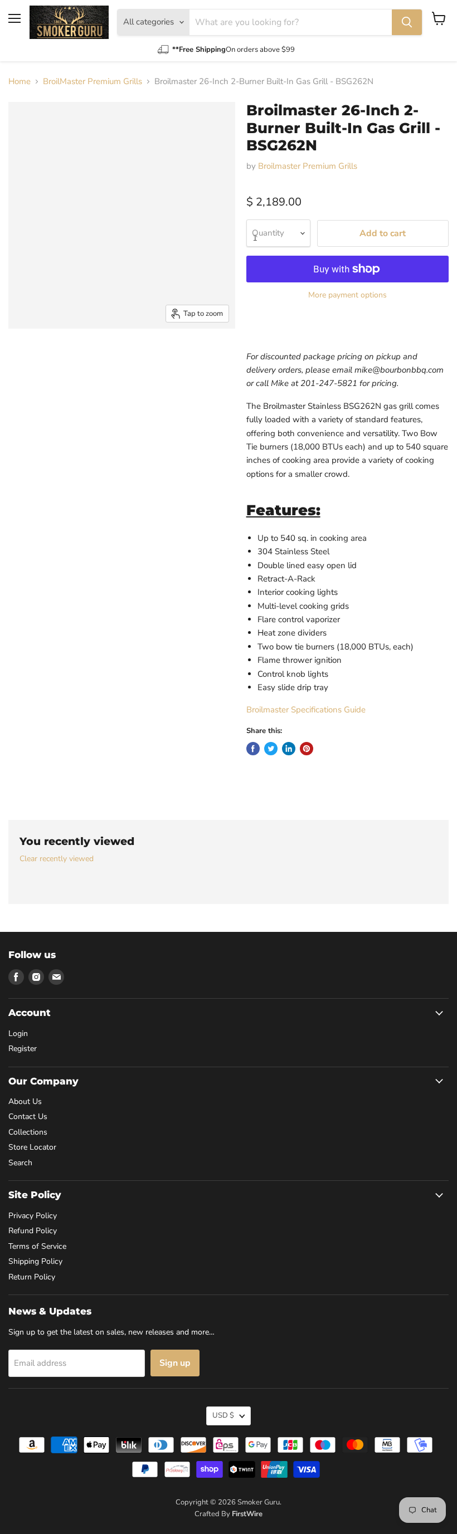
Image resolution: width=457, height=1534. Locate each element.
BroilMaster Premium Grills (92, 81)
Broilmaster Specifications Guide (306, 709)
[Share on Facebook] (253, 748)
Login (18, 1033)
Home (19, 81)
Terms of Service (37, 1246)
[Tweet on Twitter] (271, 748)
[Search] (407, 22)
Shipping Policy (35, 1261)
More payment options (347, 295)
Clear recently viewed (57, 858)
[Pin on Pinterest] (306, 748)
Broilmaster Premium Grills (307, 166)
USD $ (223, 1415)
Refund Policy (32, 1230)
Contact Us (27, 1116)
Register (22, 1048)
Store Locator (32, 1147)
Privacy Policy (32, 1215)
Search (20, 1162)
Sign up (175, 1363)
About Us (25, 1101)
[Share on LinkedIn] (288, 748)
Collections (27, 1132)
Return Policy (31, 1277)
